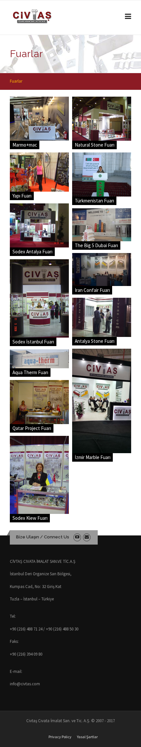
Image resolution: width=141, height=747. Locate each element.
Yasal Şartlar (87, 737)
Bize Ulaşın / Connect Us (42, 536)
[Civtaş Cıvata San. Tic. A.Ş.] (58, 16)
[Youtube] (77, 537)
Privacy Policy (60, 737)
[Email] (87, 537)
